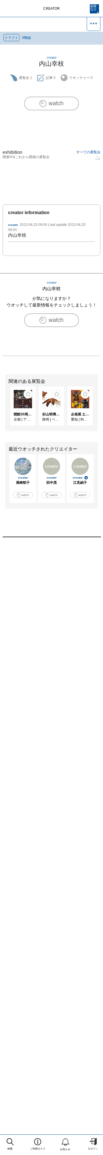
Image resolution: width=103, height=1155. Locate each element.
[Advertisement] (51, 610)
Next (99, 409)
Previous (4, 409)
